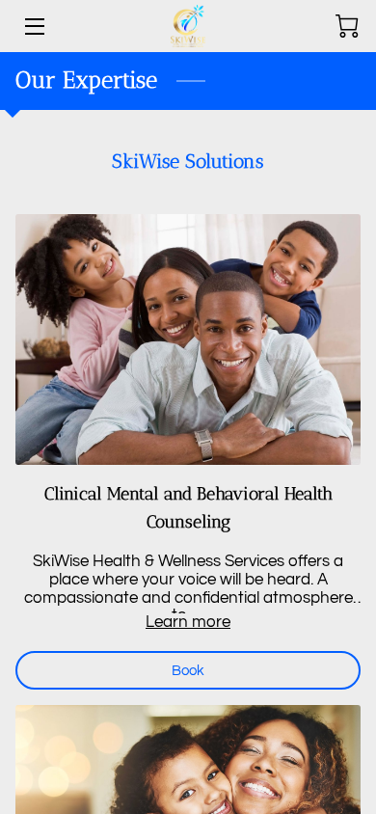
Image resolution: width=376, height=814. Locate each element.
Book (188, 671)
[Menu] (33, 26)
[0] (347, 26)
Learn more (188, 622)
